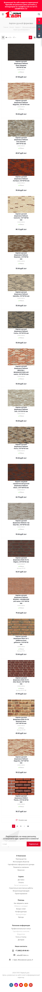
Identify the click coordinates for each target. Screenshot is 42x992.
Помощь (21, 900)
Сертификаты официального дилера (21, 864)
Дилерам (21, 940)
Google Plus (31, 985)
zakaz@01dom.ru (22, 955)
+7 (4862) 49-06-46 (22, 950)
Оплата (21, 882)
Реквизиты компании (21, 867)
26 (28, 826)
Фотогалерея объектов (21, 862)
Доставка (21, 880)
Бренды (21, 917)
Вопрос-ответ (21, 909)
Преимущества (21, 859)
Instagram (16, 985)
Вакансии (21, 870)
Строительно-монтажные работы (21, 888)
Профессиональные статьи (21, 929)
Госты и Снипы (21, 937)
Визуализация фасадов (21, 891)
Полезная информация (21, 925)
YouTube (21, 985)
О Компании (21, 856)
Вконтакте (11, 985)
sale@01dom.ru (21, 9)
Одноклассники (26, 985)
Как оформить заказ (21, 903)
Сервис (21, 876)
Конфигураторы (21, 912)
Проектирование (21, 894)
